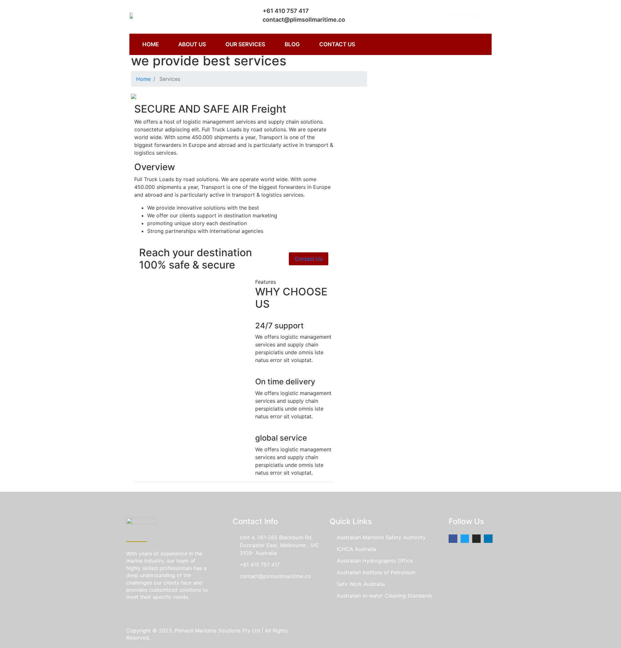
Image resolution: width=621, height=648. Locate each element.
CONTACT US (337, 44)
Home (143, 79)
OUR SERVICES (245, 44)
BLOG (292, 44)
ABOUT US (192, 44)
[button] (462, 15)
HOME (150, 44)
